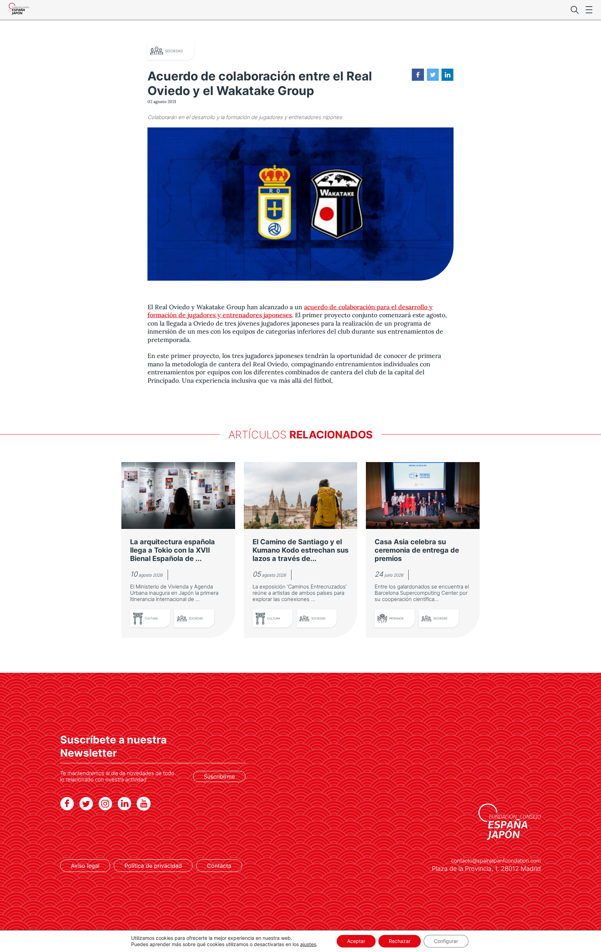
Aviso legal (85, 865)
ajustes (308, 944)
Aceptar (356, 941)
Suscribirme (219, 776)
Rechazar (399, 941)
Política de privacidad (153, 865)
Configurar (446, 941)
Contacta (219, 865)
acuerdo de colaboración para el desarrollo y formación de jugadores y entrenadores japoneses (290, 311)
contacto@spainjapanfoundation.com (496, 861)
